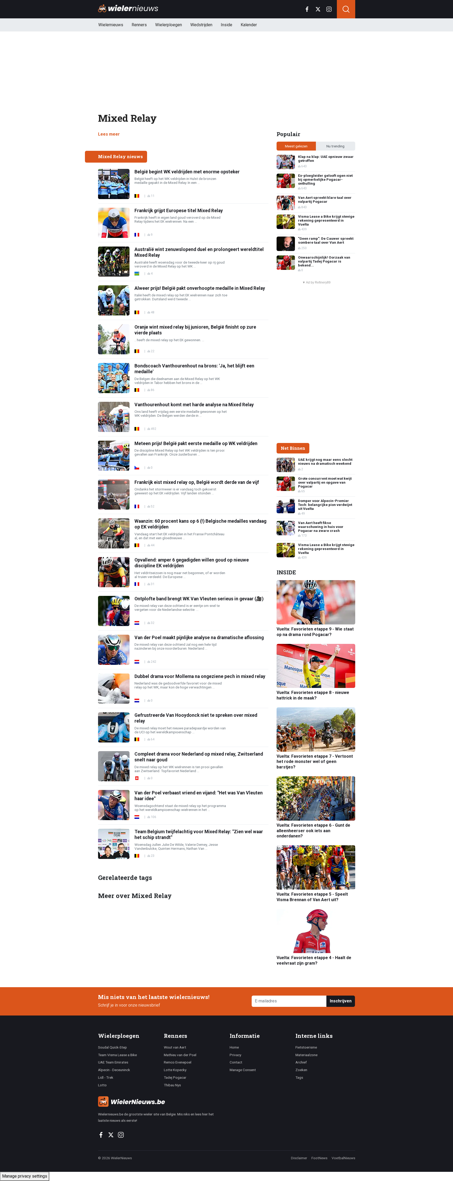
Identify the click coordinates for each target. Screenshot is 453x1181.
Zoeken (301, 1070)
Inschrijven (341, 1000)
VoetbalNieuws (343, 1158)
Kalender (249, 24)
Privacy (235, 1055)
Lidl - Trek (105, 1077)
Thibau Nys (172, 1085)
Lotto (102, 1085)
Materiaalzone (306, 1055)
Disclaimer (299, 1158)
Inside (226, 24)
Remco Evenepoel (177, 1062)
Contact (236, 1062)
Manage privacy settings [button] (24, 1176)
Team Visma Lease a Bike (117, 1055)
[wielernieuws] (161, 1101)
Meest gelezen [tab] (296, 146)
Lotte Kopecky (175, 1070)
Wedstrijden (201, 24)
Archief (301, 1062)
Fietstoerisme (306, 1047)
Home (234, 1047)
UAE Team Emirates (113, 1062)
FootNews (319, 1158)
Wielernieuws (110, 24)
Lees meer (109, 134)
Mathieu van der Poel (180, 1055)
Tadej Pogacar (175, 1077)
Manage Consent (243, 1070)
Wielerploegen (168, 24)
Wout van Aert (175, 1047)
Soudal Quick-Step (112, 1047)
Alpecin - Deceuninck (114, 1070)
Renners (139, 24)
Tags (299, 1077)
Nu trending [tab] (335, 146)
